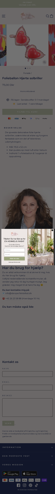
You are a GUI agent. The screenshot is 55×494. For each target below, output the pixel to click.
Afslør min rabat (14, 258)
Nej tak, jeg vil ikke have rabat (14, 262)
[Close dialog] (52, 230)
